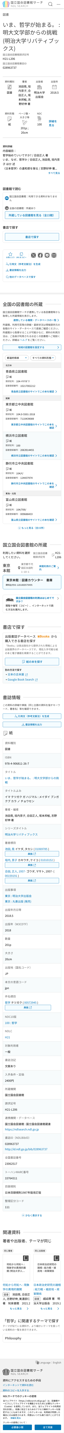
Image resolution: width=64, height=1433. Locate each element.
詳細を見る (53, 123)
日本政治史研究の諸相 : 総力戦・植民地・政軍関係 (47, 1289)
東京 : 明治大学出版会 (18, 896)
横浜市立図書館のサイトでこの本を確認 (32, 455)
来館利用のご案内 (47, 567)
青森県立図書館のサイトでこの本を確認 (32, 391)
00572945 (30, 1002)
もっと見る (16, 1308)
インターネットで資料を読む (18, 1385)
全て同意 (48, 1427)
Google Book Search (21, 679)
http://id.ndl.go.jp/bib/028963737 (26, 1149)
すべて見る (54, 173)
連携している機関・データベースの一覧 (34, 320)
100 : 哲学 (11, 1023)
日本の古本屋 (16, 674)
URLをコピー (21, 257)
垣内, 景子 (11, 860)
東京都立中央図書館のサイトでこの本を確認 (32, 426)
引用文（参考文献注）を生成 (24, 264)
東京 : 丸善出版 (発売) (18, 901)
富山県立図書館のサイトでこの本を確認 (32, 519)
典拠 (30, 853)
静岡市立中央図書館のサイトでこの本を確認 (32, 485)
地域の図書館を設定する (31, 347)
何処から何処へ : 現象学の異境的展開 (16, 1287)
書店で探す (32, 237)
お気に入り (10, 257)
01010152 (47, 860)
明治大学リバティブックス (21, 834)
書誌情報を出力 (17, 270)
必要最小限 (17, 1427)
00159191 (11, 876)
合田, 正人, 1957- (15, 871)
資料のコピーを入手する (16, 1390)
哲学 (7, 1002)
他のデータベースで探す (22, 277)
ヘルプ (23, 340)
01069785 (41, 849)
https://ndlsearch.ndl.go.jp (22, 1129)
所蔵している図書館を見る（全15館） (32, 215)
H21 (7, 1037)
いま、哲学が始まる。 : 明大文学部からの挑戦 (32, 780)
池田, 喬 (10, 849)
